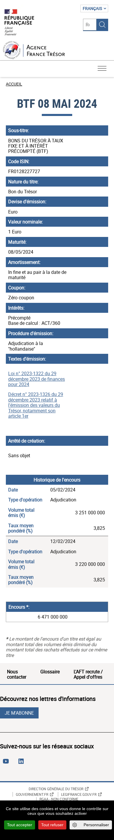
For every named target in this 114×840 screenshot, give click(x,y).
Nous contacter (16, 674)
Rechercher (102, 24)
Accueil (14, 84)
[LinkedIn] (22, 763)
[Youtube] (7, 763)
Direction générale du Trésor (56, 788)
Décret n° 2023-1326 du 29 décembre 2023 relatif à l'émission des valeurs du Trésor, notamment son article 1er (35, 405)
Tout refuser (52, 824)
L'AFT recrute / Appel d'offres (88, 674)
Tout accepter (19, 824)
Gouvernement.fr (32, 794)
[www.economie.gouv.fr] (19, 23)
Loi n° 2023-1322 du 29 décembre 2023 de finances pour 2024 (36, 378)
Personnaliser (96, 824)
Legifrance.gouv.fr (78, 794)
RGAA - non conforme (58, 799)
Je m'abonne (19, 713)
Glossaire (50, 671)
